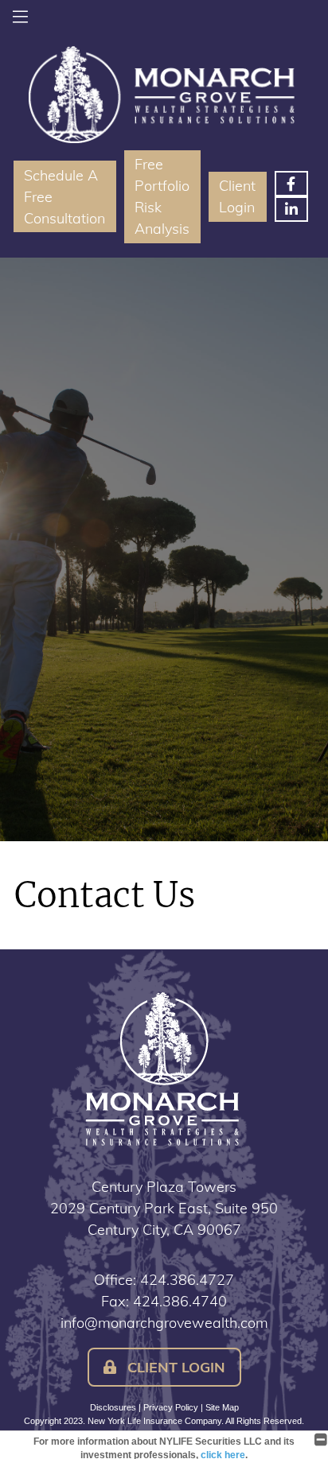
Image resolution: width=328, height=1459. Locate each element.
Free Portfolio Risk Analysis (162, 196)
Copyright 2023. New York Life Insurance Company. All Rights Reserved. (164, 1421)
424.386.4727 (187, 1280)
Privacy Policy (170, 1407)
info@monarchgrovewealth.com (164, 1322)
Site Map (222, 1407)
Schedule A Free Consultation (64, 196)
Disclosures (113, 1407)
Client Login (237, 196)
